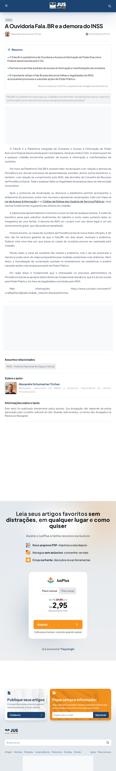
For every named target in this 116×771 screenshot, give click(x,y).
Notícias (18, 752)
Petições (28, 752)
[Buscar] (107, 742)
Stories (77, 752)
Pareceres (57, 752)
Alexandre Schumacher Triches (39, 384)
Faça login (67, 649)
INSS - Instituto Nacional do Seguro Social (30, 366)
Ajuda (93, 752)
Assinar (42, 624)
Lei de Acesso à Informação (21, 201)
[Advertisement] (58, 457)
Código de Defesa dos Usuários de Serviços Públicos (73, 201)
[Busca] (109, 6)
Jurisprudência (42, 752)
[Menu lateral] (6, 5)
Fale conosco (104, 752)
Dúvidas (68, 752)
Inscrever (100, 715)
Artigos (8, 752)
